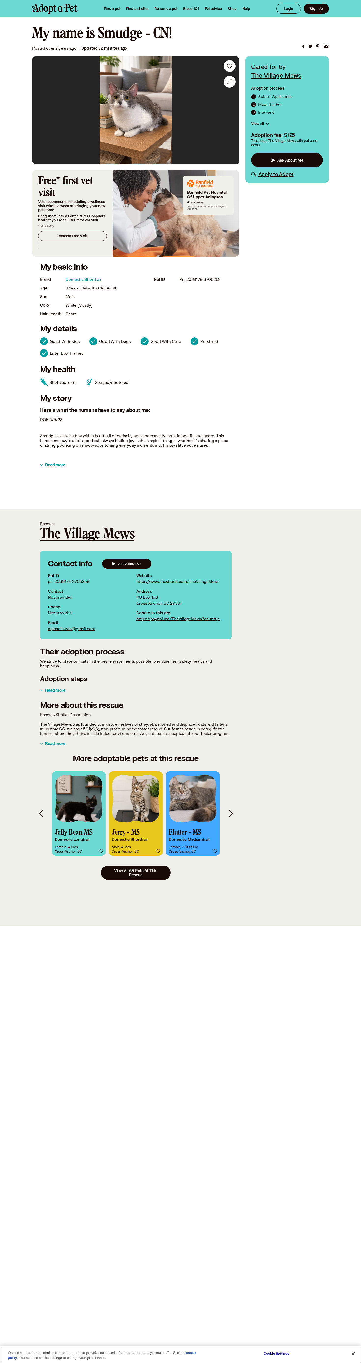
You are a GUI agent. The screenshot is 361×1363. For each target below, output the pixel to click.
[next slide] (230, 813)
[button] (78, 813)
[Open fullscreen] (230, 82)
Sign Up (316, 8)
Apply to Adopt (276, 174)
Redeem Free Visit (72, 236)
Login (288, 8)
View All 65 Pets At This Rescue (135, 872)
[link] (165, 8)
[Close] (353, 1354)
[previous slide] (41, 813)
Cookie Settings (276, 1354)
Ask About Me (290, 160)
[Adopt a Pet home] (55, 9)
